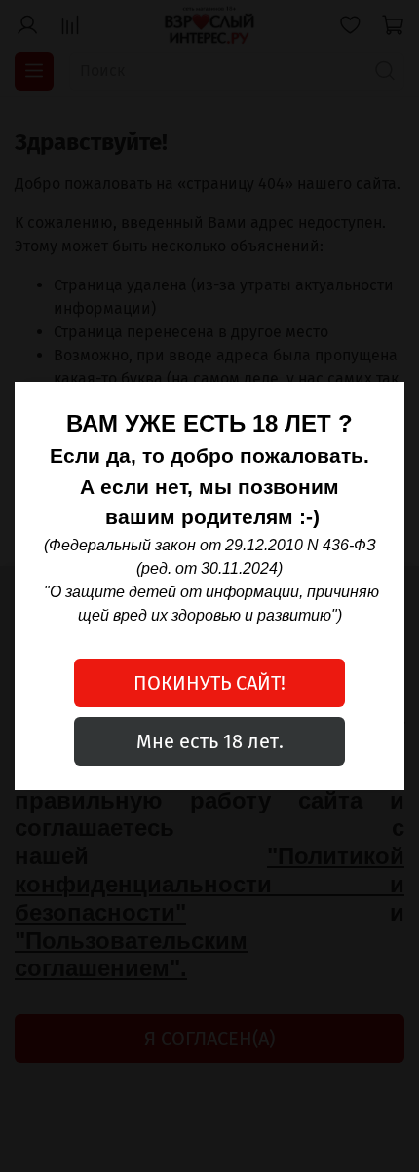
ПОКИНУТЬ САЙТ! (209, 683)
